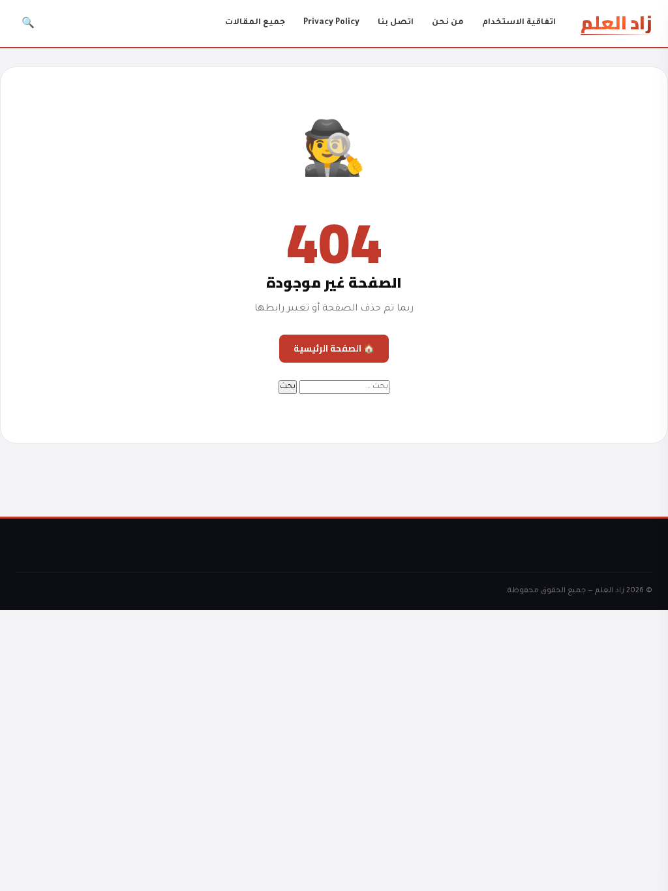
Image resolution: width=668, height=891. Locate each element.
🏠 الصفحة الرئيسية (334, 348)
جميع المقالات (255, 22)
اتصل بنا (396, 22)
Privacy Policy (331, 22)
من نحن (448, 22)
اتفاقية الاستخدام (519, 22)
